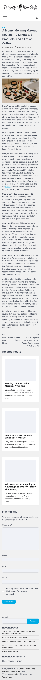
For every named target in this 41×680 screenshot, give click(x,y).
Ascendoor (15, 674)
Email (5, 566)
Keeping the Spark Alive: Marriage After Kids (17, 384)
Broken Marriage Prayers (10, 651)
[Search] (37, 18)
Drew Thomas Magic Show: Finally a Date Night (18, 641)
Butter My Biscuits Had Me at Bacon (14, 637)
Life (3, 27)
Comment (7, 525)
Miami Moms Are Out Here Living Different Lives (18, 436)
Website (5, 577)
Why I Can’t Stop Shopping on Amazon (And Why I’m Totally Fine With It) (20, 487)
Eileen (7, 186)
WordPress (7, 677)
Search (5, 617)
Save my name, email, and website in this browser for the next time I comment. (22, 591)
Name (5, 555)
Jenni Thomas (9, 47)
